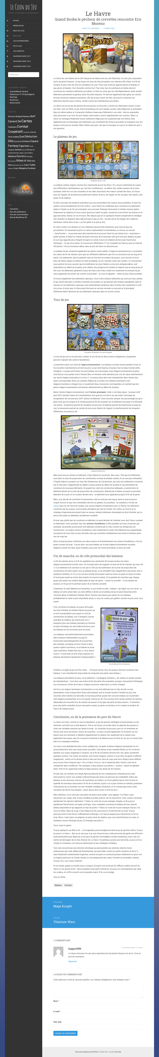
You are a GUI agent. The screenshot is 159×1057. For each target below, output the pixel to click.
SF (25, 160)
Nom (56, 1001)
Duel (21, 136)
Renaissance (12, 161)
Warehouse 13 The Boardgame (22, 94)
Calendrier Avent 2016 (22, 61)
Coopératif (15, 131)
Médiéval (12, 156)
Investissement (13, 153)
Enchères (26, 141)
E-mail (56, 1011)
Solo (29, 160)
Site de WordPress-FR (18, 217)
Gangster (11, 150)
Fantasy (13, 145)
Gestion (18, 149)
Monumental (15, 103)
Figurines (24, 145)
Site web (57, 1022)
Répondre (72, 961)
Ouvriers (21, 156)
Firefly (31, 146)
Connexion (14, 209)
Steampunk (16, 165)
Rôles (19, 160)
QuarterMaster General (19, 91)
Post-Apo (29, 156)
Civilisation (12, 127)
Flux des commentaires (19, 215)
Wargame (23, 168)
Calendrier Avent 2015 (22, 66)
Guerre (24, 150)
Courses (26, 132)
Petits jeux (17, 46)
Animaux (11, 116)
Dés (10, 141)
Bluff (32, 116)
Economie (17, 141)
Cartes (26, 121)
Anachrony (14, 100)
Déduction (31, 136)
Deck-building (13, 137)
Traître (26, 165)
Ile (34, 150)
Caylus (56, 506)
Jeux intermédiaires (21, 41)
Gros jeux (17, 36)
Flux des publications (18, 212)
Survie (21, 165)
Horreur (30, 150)
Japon (21, 153)
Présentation (18, 26)
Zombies (31, 168)
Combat (22, 126)
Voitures (10, 168)
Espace (34, 141)
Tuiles (32, 164)
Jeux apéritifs (18, 51)
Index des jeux (18, 31)
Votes (15, 168)
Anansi (97, 28)
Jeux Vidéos (28, 153)
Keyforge (13, 97)
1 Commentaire (109, 28)
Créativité (32, 132)
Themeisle (117, 1052)
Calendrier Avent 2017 (22, 56)
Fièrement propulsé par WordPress (87, 1052)
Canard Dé (14, 121)
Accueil (16, 20)
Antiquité (19, 116)
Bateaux (26, 116)
